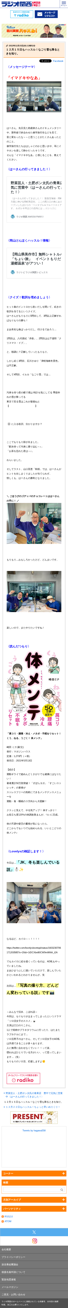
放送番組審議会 (10, 1264)
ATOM (8, 1221)
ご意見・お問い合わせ (13, 1294)
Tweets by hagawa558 (34, 1130)
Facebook (58, 61)
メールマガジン (10, 1287)
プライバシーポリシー (13, 1257)
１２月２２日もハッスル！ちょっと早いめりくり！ (33, 1107)
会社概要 (6, 1249)
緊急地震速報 (9, 1279)
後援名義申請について (13, 1272)
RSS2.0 (9, 1216)
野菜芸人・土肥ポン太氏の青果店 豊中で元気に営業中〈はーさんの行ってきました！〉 (34, 1095)
